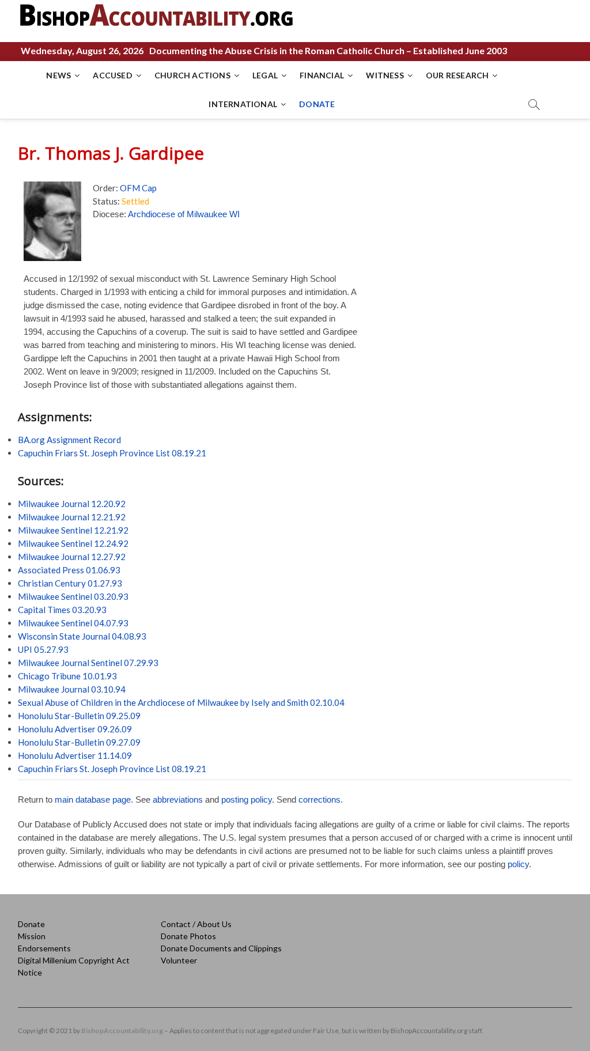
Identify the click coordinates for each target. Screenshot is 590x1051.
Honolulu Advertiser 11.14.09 (75, 755)
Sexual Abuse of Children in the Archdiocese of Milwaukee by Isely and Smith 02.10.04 (181, 702)
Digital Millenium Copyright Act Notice (74, 966)
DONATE (317, 104)
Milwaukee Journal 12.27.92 (72, 556)
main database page (93, 799)
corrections (319, 799)
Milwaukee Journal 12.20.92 (72, 503)
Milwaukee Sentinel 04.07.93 (73, 623)
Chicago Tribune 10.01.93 (67, 676)
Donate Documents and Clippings (221, 948)
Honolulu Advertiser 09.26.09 (75, 729)
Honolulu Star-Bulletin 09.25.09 (79, 715)
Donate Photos (188, 936)
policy (518, 864)
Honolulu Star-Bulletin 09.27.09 (79, 742)
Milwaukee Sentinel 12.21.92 (73, 530)
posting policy (246, 799)
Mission (32, 936)
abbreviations (178, 799)
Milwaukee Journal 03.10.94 (72, 689)
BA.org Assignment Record (69, 439)
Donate (31, 924)
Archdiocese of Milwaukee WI (184, 214)
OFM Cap (138, 188)
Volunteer (179, 960)
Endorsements (44, 948)
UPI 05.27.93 (43, 649)
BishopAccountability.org (122, 1030)
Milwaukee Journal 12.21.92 (72, 517)
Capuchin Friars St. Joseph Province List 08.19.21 (112, 453)
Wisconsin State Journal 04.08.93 (82, 636)
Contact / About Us (196, 924)
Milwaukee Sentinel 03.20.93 (73, 596)
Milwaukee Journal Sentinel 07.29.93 (88, 662)
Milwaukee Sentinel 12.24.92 (73, 543)
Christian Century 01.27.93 (70, 583)
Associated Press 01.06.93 (69, 570)
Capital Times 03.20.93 (62, 609)
